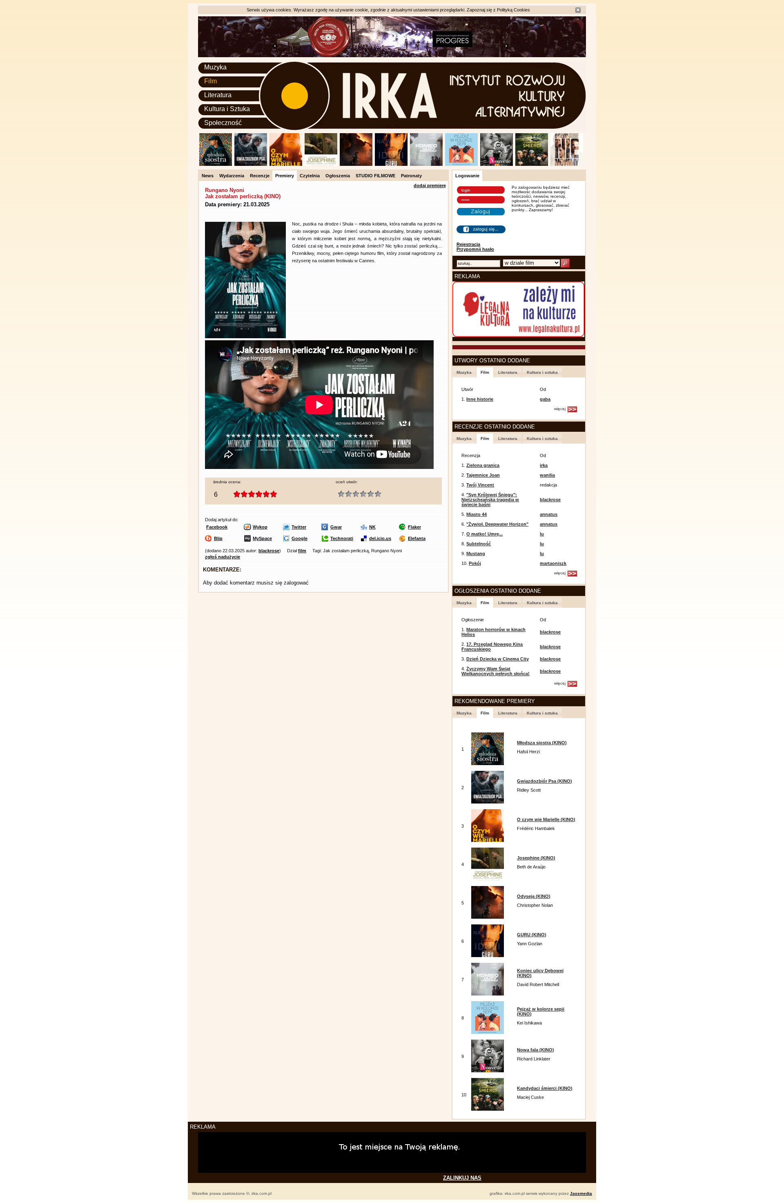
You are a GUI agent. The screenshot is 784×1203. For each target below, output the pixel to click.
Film (210, 81)
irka (544, 465)
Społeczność (223, 122)
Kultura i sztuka (542, 372)
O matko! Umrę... (484, 533)
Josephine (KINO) (536, 857)
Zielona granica (482, 465)
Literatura (218, 95)
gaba (545, 399)
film (302, 550)
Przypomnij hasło (475, 249)
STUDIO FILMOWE (375, 175)
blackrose (268, 550)
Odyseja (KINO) (533, 896)
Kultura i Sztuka (227, 108)
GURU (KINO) (531, 934)
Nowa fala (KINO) (535, 1049)
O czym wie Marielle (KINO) (546, 819)
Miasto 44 (476, 514)
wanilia (547, 475)
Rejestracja (468, 244)
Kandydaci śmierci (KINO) (544, 1088)
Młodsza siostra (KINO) (542, 742)
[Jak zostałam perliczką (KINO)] (245, 336)
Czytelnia (310, 175)
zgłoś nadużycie (222, 556)
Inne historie (479, 399)
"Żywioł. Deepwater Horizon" (497, 524)
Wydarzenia (231, 175)
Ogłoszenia (337, 175)
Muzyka (215, 67)
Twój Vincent (480, 484)
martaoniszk (553, 563)
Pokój (475, 563)
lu (542, 533)
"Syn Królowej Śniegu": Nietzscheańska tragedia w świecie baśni (490, 499)
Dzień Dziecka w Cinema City (497, 658)
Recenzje (260, 175)
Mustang (475, 553)
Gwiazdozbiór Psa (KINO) (544, 781)
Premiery (284, 175)
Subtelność (478, 543)
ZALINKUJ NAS (462, 1178)
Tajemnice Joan (483, 475)
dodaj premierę (430, 185)
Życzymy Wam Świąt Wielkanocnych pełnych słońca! (495, 671)
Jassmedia (581, 1193)
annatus (548, 514)
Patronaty (411, 175)
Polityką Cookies (513, 9)
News (208, 175)
